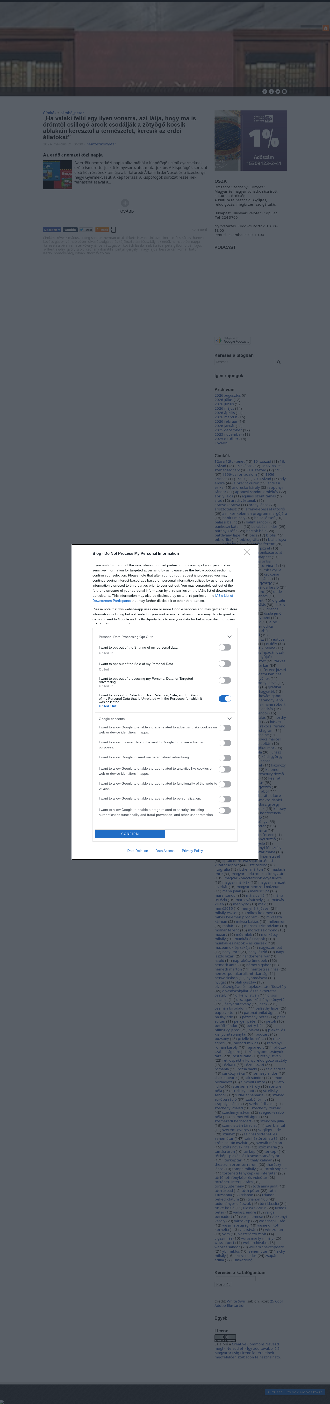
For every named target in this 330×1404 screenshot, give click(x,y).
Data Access (165, 851)
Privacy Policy (192, 851)
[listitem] (165, 636)
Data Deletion (137, 851)
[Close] (248, 553)
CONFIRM (130, 834)
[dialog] (165, 702)
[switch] (225, 647)
